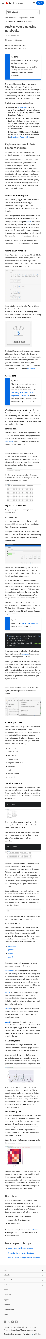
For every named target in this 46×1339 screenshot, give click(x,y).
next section (35, 1230)
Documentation (11, 17)
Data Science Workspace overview (20, 1248)
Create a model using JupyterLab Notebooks (24, 1258)
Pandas (7, 992)
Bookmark (10, 40)
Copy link (19, 40)
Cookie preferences (28, 1330)
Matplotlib (12, 946)
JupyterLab (22, 107)
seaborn (11, 953)
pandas (28, 221)
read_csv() (9, 441)
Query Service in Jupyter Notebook (21, 1253)
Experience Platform (26, 17)
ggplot (10, 957)
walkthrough (32, 368)
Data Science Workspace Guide (19, 21)
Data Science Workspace (18, 45)
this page (25, 654)
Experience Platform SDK (20, 137)
